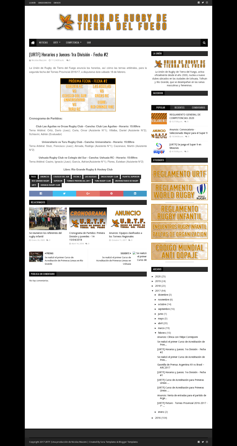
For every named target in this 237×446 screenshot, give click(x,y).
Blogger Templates (128, 442)
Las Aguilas (90, 177)
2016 (158, 417)
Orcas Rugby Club (109, 177)
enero (161, 412)
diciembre (163, 294)
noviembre (164, 299)
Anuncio (44, 177)
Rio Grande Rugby (40, 181)
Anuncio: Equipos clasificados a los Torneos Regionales (125, 235)
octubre (162, 304)
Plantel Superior (130, 177)
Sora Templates (108, 442)
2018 (158, 285)
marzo (161, 328)
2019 (158, 281)
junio (161, 313)
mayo (161, 318)
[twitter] (203, 2)
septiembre (164, 309)
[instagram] (206, 2)
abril (160, 323)
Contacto (57, 2)
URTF (55, 42)
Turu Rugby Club (103, 181)
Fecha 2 (77, 177)
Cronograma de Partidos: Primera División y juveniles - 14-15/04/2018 (87, 236)
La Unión (32, 2)
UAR (89, 42)
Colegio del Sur (61, 177)
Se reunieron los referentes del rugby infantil (45, 235)
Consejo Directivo (44, 2)
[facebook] (198, 2)
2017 (158, 290)
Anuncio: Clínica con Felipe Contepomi (177, 337)
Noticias (43, 42)
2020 (158, 276)
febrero (162, 332)
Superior (58, 181)
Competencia (72, 42)
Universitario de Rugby (126, 181)
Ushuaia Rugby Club (50, 185)
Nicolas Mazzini (79, 442)
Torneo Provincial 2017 (78, 181)
